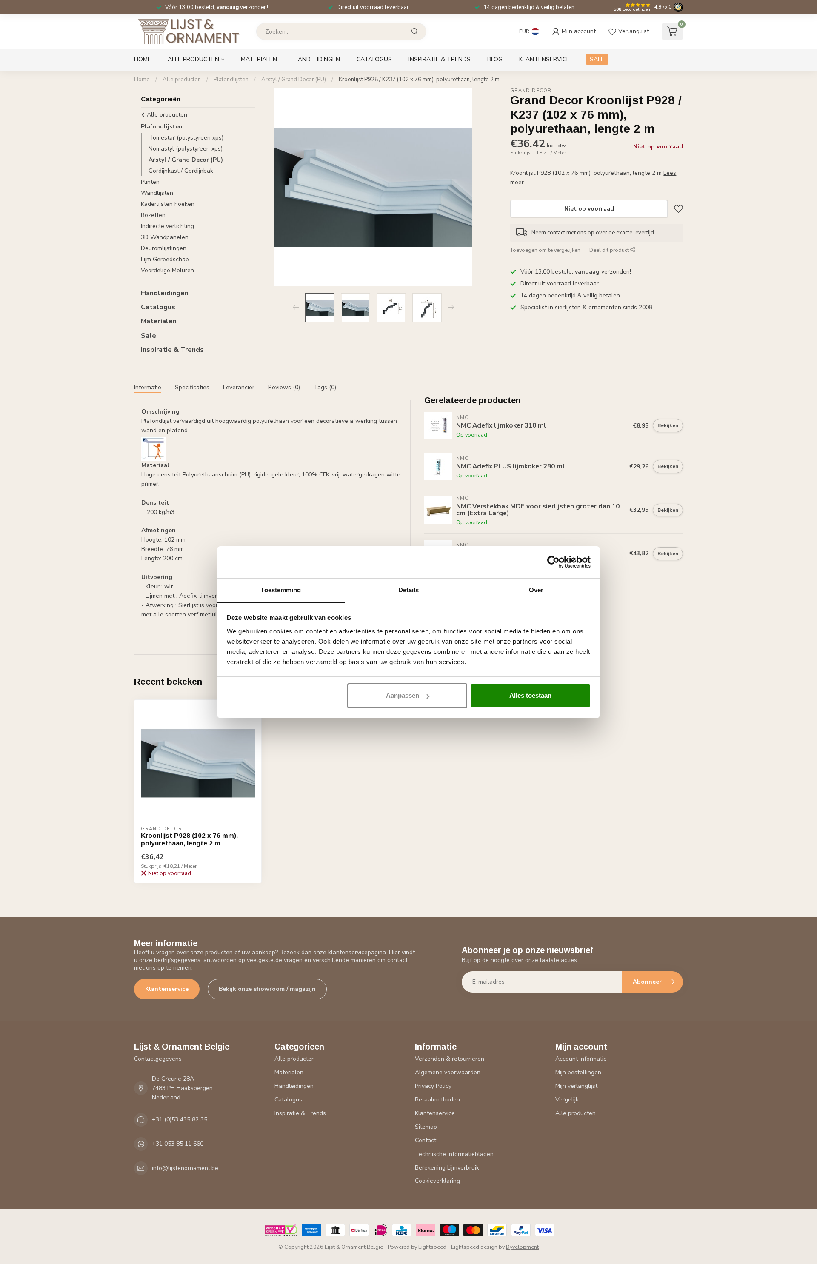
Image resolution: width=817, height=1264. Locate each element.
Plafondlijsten (231, 79)
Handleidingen (317, 59)
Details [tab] (408, 589)
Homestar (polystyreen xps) (186, 138)
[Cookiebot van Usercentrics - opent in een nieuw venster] (553, 562)
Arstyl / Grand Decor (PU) (293, 79)
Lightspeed (432, 1246)
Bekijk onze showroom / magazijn (267, 989)
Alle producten (193, 59)
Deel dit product (609, 250)
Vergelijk (567, 1100)
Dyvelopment (522, 1246)
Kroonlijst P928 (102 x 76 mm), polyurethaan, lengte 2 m (189, 839)
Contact (425, 1140)
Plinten (150, 182)
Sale (148, 335)
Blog (495, 59)
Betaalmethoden (437, 1100)
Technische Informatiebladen (454, 1154)
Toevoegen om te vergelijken (545, 250)
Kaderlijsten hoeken (167, 204)
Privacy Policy (433, 1086)
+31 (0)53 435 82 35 (179, 1120)
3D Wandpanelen (165, 237)
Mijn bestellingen (578, 1072)
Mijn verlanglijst (576, 1086)
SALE (597, 59)
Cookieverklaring (437, 1181)
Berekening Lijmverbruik (447, 1168)
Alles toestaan (530, 695)
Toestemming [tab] (280, 589)
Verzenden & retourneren (449, 1059)
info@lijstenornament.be (185, 1168)
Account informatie (581, 1059)
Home (142, 59)
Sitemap (426, 1127)
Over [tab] (536, 589)
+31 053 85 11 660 (177, 1144)
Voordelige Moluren (167, 270)
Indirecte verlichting (167, 226)
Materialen (259, 59)
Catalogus (374, 59)
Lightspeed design (474, 1246)
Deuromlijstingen (163, 248)
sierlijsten (568, 307)
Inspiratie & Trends (439, 59)
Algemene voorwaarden (447, 1072)
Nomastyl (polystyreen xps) (186, 149)
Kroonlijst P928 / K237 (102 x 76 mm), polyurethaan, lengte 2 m (419, 79)
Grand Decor (530, 90)
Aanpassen (402, 695)
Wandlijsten (157, 193)
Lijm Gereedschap (165, 259)
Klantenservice (544, 59)
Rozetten (153, 215)
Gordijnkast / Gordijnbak (181, 171)
